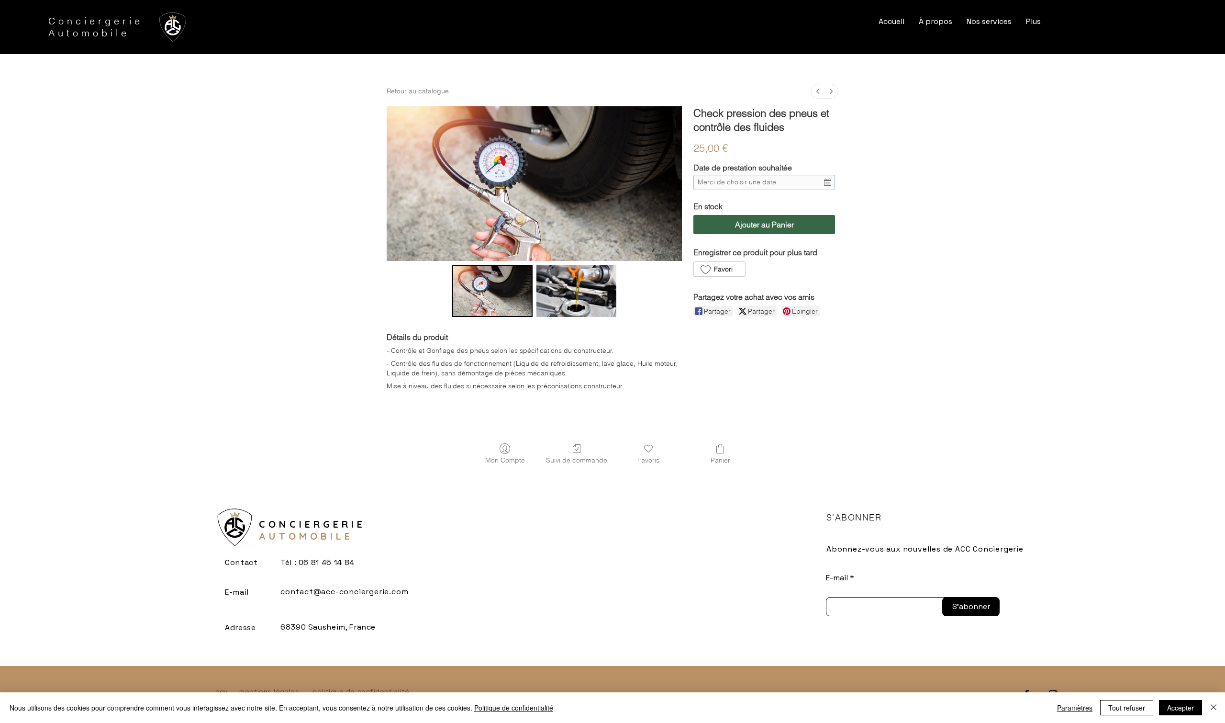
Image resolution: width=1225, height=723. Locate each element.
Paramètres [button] (1074, 707)
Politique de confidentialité (513, 707)
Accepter (1180, 707)
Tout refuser (1126, 707)
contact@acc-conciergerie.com (344, 592)
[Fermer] (1213, 707)
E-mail (837, 578)
